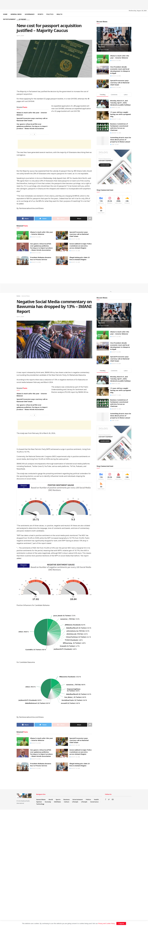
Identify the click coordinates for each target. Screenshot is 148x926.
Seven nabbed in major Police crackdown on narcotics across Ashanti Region (80, 246)
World (51, 799)
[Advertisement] (74, 4)
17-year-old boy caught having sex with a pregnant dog (120, 114)
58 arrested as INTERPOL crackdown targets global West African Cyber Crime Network (113, 44)
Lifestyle (75, 802)
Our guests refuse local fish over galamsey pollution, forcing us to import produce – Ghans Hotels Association (32, 126)
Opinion (39, 802)
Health (59, 14)
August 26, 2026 (36, 237)
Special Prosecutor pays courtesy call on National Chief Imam (78, 234)
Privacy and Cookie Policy (106, 923)
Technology (40, 804)
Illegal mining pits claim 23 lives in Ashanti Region (79, 258)
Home (5, 14)
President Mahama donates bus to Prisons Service (40, 258)
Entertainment (9, 19)
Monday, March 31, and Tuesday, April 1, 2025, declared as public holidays (120, 103)
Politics (49, 14)
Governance (29, 14)
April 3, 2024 (20, 35)
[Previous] (30, 134)
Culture (66, 802)
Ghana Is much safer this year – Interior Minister (41, 233)
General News (16, 14)
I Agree (121, 923)
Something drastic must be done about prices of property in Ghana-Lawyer (120, 139)
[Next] (34, 134)
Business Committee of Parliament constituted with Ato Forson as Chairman (119, 127)
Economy (22, 19)
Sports (40, 14)
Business (67, 799)
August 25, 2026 (36, 252)
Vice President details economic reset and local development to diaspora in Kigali (120, 70)
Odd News (57, 802)
